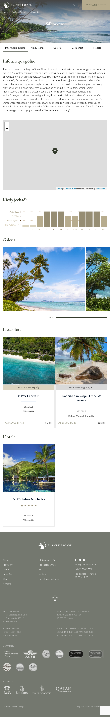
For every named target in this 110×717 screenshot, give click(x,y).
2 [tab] (75, 317)
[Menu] (63, 5)
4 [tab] (100, 317)
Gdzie (14, 12)
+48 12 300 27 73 (83, 569)
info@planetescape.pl (85, 564)
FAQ (41, 569)
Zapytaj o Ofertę (96, 5)
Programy (7, 564)
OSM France (101, 188)
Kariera (42, 574)
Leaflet (59, 188)
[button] (55, 151)
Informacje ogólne (15, 47)
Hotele (97, 47)
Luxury (6, 569)
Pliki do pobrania (47, 560)
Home (5, 12)
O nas (5, 578)
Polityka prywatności (49, 578)
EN (73, 5)
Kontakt (7, 583)
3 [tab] (88, 317)
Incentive (7, 574)
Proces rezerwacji (47, 564)
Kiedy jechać (38, 47)
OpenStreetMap (70, 188)
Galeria (57, 47)
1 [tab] (62, 317)
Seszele (23, 12)
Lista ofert (77, 47)
